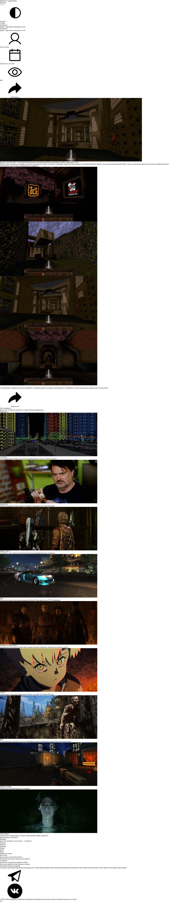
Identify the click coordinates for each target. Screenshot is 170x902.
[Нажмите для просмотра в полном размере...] (85, 194)
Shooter (18, 410)
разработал (15, 388)
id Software (3, 25)
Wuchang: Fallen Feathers (118, 868)
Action (26, 410)
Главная (2, 21)
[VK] (85, 891)
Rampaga (3, 2)
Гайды (2, 848)
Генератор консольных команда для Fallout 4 (15, 859)
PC (23, 410)
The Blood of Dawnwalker (79, 868)
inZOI (45, 868)
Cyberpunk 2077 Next (32, 868)
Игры (2, 410)
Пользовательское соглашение (10, 866)
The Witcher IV (105, 868)
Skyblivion (67, 868)
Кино (2, 850)
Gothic (41, 868)
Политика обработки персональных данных (15, 864)
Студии (2, 23)
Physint (61, 868)
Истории (3, 846)
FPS (6, 410)
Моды (31, 410)
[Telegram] (85, 876)
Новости (3, 844)
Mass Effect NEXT (53, 868)
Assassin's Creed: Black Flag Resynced (12, 868)
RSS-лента (3, 855)
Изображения (38, 410)
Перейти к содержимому (8, 1)
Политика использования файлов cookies (14, 862)
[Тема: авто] (15, 12)
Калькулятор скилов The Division (11, 857)
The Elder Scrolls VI (94, 868)
